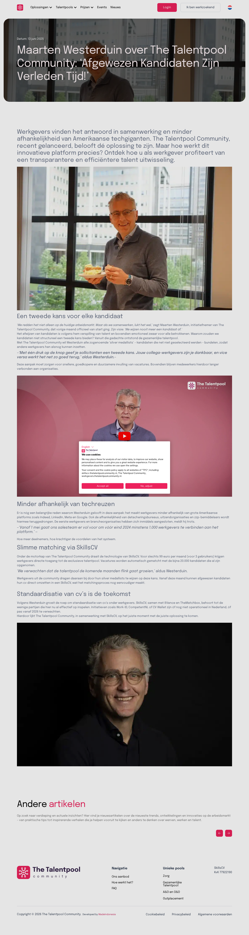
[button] (88, 447)
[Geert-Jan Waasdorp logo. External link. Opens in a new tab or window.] (90, 450)
